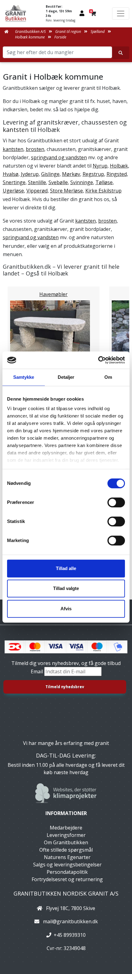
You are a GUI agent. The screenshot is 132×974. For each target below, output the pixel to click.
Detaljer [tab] (66, 377)
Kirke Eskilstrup (103, 190)
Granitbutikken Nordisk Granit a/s (66, 893)
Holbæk (119, 165)
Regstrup (93, 174)
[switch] (116, 502)
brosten (35, 149)
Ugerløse (13, 190)
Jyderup (30, 174)
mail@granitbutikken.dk (70, 921)
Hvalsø (10, 174)
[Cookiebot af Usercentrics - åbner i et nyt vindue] (98, 360)
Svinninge (81, 182)
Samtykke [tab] (23, 377)
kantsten (16, 129)
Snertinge (14, 182)
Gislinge (50, 174)
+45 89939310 (70, 935)
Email (37, 671)
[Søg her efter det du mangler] (120, 52)
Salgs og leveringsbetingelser (67, 864)
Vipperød (37, 190)
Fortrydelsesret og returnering (67, 879)
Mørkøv (71, 174)
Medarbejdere (66, 827)
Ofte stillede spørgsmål (66, 849)
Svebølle (58, 182)
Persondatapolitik (67, 872)
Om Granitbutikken (66, 842)
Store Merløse (66, 190)
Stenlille (37, 182)
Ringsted (117, 174)
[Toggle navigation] (120, 13)
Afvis (66, 608)
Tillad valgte (66, 588)
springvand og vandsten (59, 157)
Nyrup (100, 165)
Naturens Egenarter (67, 857)
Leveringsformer (66, 835)
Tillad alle (66, 568)
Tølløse (104, 182)
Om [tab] (108, 377)
